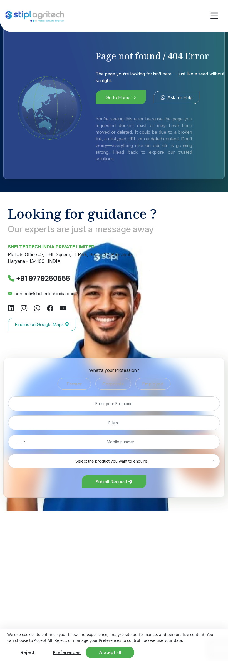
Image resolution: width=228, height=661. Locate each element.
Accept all (110, 652)
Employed (152, 384)
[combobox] (20, 442)
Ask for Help (179, 97)
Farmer (74, 384)
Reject (27, 652)
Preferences (67, 652)
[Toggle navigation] (214, 16)
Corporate (113, 384)
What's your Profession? (114, 370)
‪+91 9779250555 (43, 278)
